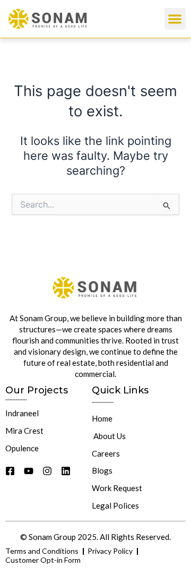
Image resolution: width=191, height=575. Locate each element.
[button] (175, 19)
